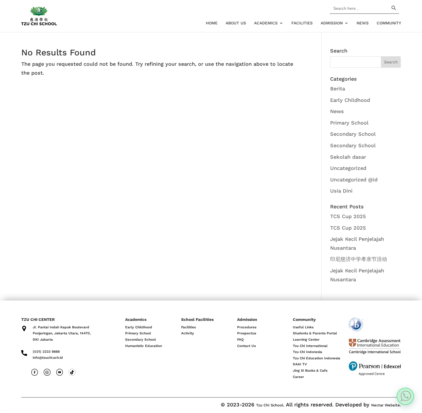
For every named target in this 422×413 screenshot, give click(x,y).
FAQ (240, 340)
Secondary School (353, 134)
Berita (337, 89)
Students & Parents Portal (315, 333)
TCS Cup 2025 (348, 216)
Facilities (302, 23)
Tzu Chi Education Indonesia (316, 358)
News (363, 23)
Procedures (246, 327)
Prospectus (246, 333)
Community (389, 23)
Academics (266, 23)
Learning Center (306, 340)
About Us (236, 23)
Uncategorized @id (354, 180)
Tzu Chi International (310, 346)
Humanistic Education (143, 346)
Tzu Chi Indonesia (307, 352)
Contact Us (246, 346)
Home (212, 23)
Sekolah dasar (348, 157)
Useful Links (303, 327)
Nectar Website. (386, 405)
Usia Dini (341, 191)
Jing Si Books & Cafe (310, 371)
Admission (332, 23)
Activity (187, 333)
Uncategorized (348, 168)
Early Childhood (350, 100)
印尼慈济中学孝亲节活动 (358, 259)
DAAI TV (300, 364)
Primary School (349, 123)
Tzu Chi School (269, 405)
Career (298, 377)
